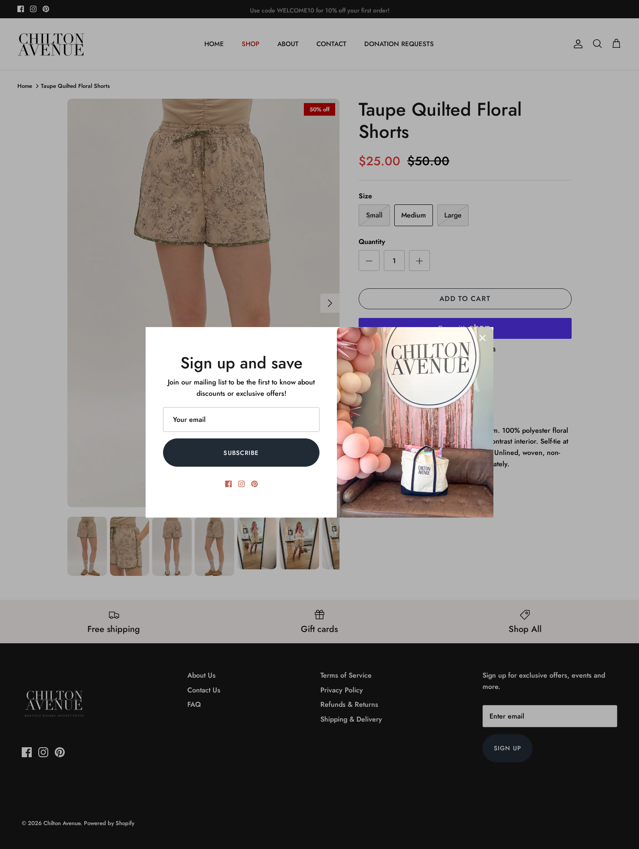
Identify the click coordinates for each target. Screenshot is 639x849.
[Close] (482, 338)
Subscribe (241, 452)
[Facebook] (228, 484)
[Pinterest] (254, 484)
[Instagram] (241, 484)
